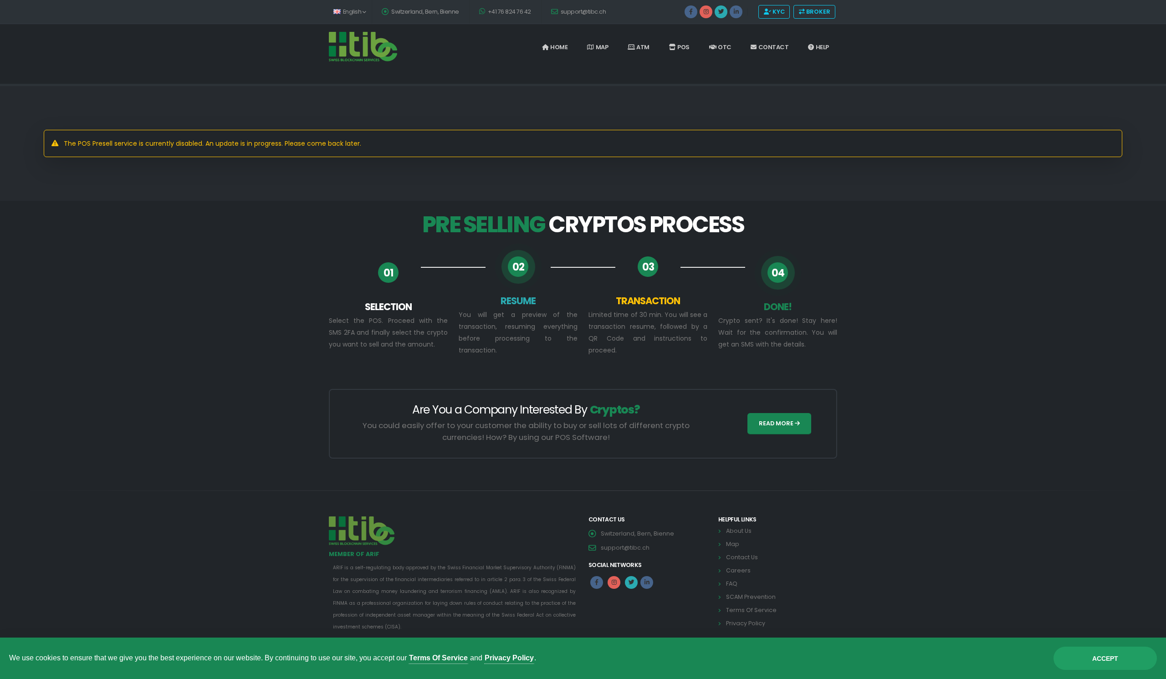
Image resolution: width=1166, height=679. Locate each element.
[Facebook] (691, 11)
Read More (777, 423)
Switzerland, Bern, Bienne (424, 11)
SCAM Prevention (751, 597)
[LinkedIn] (736, 11)
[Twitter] (721, 11)
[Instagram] (706, 11)
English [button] (352, 11)
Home (559, 47)
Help (822, 47)
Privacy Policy (745, 623)
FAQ (731, 583)
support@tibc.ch (582, 11)
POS (683, 47)
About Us (739, 531)
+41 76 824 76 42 (508, 11)
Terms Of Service (751, 610)
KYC (778, 11)
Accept (1105, 658)
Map (602, 47)
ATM (642, 47)
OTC (724, 47)
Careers (738, 570)
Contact (773, 47)
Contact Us (742, 557)
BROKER (817, 11)
